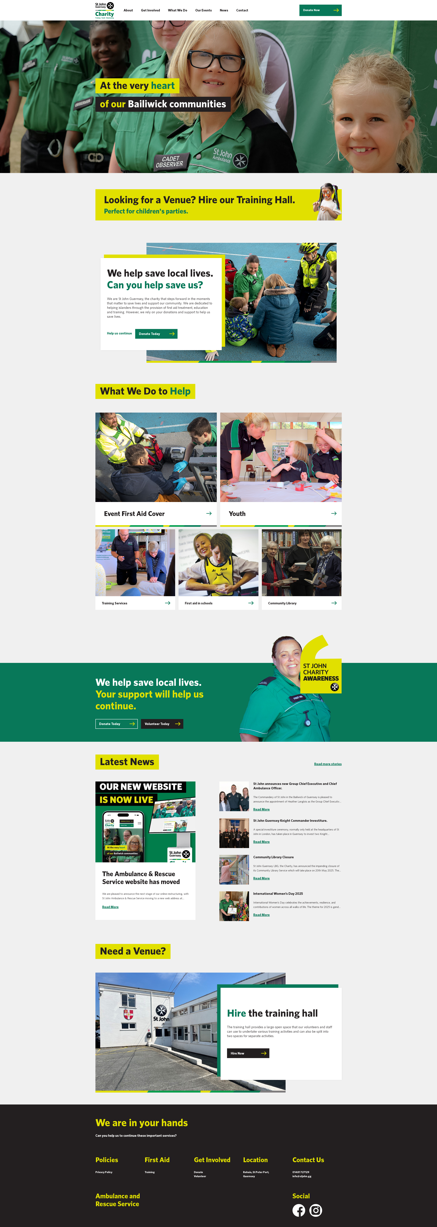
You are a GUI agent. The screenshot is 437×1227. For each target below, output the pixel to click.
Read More (110, 907)
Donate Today (149, 334)
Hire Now (237, 1053)
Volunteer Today (157, 724)
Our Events (203, 10)
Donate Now (311, 10)
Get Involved (150, 10)
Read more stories (328, 764)
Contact (242, 10)
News (224, 10)
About (128, 10)
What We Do (177, 10)
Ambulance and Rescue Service (117, 1200)
